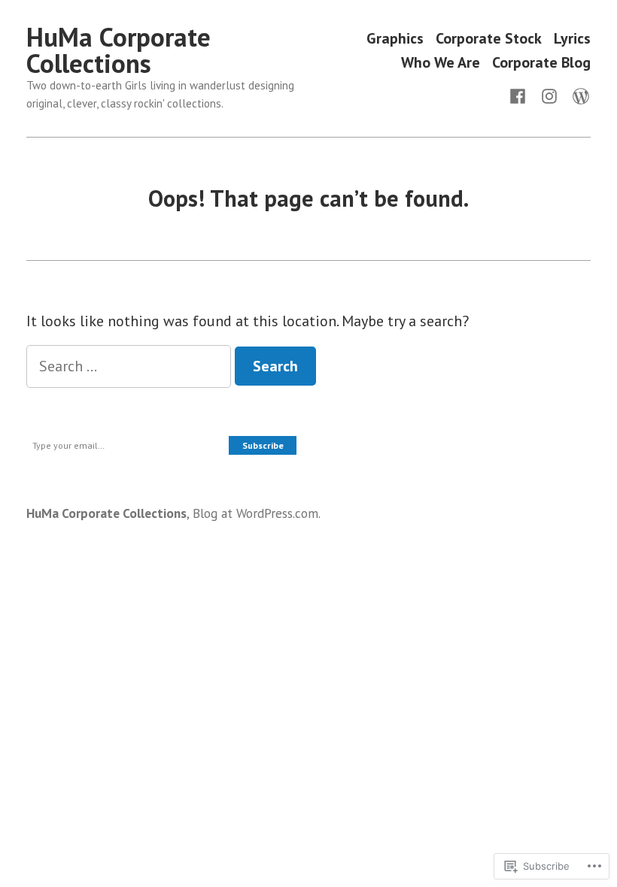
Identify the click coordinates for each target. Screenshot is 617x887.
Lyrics (572, 38)
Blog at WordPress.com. (257, 513)
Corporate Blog (541, 62)
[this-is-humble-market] (578, 95)
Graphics (395, 38)
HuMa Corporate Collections (118, 50)
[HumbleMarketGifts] (520, 95)
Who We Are (440, 62)
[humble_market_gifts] (549, 95)
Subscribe (263, 445)
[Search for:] (130, 366)
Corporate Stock (489, 38)
